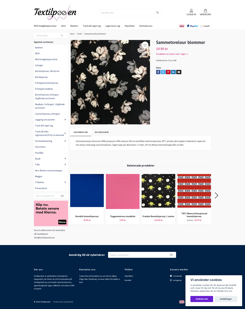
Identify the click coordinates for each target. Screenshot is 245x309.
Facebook (177, 281)
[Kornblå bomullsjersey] (87, 199)
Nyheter (74, 31)
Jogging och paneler (45, 125)
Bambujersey (41, 82)
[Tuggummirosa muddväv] (123, 199)
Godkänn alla (202, 299)
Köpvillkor (130, 31)
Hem (63, 31)
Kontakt (128, 286)
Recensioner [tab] (102, 138)
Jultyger (39, 70)
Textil (79, 39)
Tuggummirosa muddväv (122, 222)
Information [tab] (81, 138)
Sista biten (40, 152)
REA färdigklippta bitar (45, 31)
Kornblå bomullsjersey (87, 222)
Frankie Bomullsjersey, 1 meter (158, 222)
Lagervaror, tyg (112, 31)
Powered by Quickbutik (63, 307)
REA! (37, 59)
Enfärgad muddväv (44, 94)
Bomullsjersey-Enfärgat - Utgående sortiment (47, 102)
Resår (38, 164)
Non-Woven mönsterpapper (48, 176)
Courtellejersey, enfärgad (47, 119)
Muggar (38, 182)
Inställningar (226, 299)
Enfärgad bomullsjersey (46, 88)
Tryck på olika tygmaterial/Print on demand (49, 139)
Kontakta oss (145, 31)
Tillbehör (39, 188)
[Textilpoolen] (62, 15)
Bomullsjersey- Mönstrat (47, 76)
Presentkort (41, 193)
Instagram (177, 286)
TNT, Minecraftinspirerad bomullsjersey (194, 221)
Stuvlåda (39, 158)
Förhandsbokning (43, 146)
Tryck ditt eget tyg (92, 31)
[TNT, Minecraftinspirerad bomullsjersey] (194, 198)
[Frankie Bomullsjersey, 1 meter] (158, 199)
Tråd (37, 170)
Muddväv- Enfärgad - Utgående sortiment (50, 112)
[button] (216, 201)
